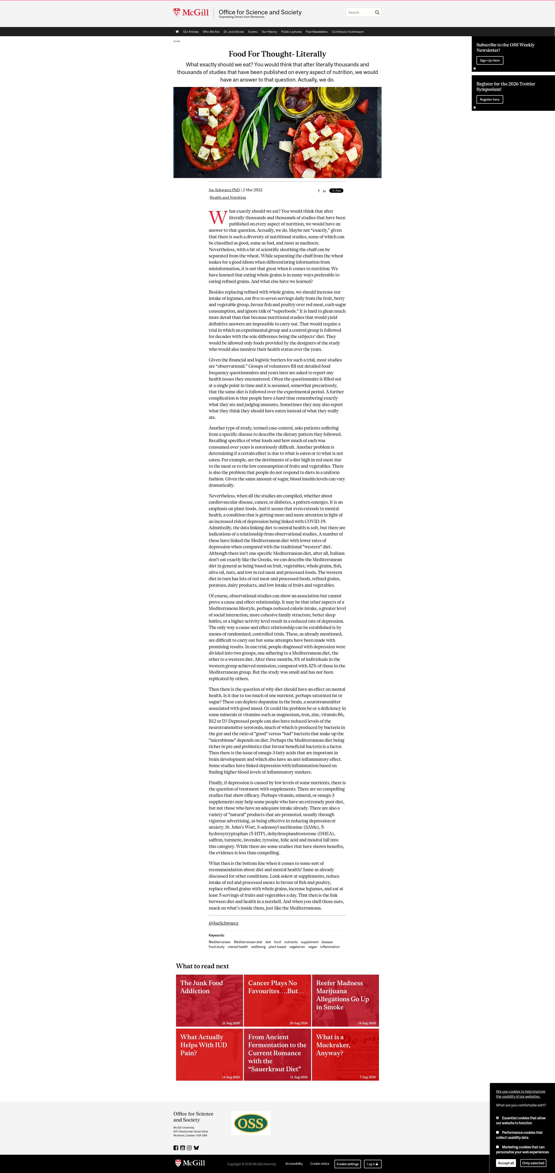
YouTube (183, 1147)
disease (327, 942)
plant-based (277, 947)
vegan (312, 947)
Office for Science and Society (260, 12)
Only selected (533, 1163)
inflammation (330, 947)
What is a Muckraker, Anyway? (346, 1056)
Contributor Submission (348, 31)
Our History (269, 31)
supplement (309, 942)
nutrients (291, 942)
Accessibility (294, 1163)
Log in (371, 1164)
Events (252, 31)
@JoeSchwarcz (223, 923)
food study (217, 947)
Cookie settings (348, 1164)
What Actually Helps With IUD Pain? (210, 1056)
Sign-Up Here (490, 60)
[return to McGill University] (190, 1163)
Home (177, 31)
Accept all (506, 1163)
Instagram (190, 1147)
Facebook (176, 1147)
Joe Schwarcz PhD (224, 190)
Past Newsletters (317, 31)
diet (268, 942)
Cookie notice (319, 1163)
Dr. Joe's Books (234, 31)
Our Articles (191, 31)
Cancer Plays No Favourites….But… (278, 1002)
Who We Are (211, 31)
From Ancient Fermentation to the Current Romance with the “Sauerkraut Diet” (278, 1056)
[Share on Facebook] (319, 191)
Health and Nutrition (228, 197)
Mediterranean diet (248, 942)
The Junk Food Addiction (210, 1002)
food (277, 942)
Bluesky (196, 1147)
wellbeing (258, 947)
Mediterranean (220, 942)
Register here (490, 99)
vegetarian (297, 947)
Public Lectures (291, 31)
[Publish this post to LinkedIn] (324, 191)
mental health (238, 947)
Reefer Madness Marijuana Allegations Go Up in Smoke (346, 1002)
